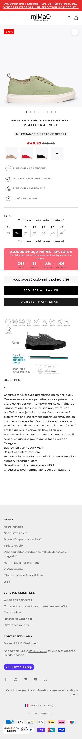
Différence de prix (16, 625)
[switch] (24, 729)
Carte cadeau (13, 612)
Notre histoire (13, 526)
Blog (7, 581)
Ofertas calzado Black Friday (23, 575)
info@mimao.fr (28, 643)
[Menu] (27, 726)
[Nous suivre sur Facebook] (6, 679)
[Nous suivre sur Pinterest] (25, 679)
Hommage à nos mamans (21, 562)
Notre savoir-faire (15, 533)
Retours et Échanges (18, 618)
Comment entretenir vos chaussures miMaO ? (35, 606)
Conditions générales (21, 690)
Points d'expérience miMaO (23, 539)
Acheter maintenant (40, 301)
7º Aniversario (13, 569)
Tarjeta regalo (13, 545)
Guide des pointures (18, 600)
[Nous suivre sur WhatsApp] (45, 679)
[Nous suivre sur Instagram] (16, 679)
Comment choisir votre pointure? (41, 220)
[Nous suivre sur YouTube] (35, 679)
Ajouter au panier (41, 290)
